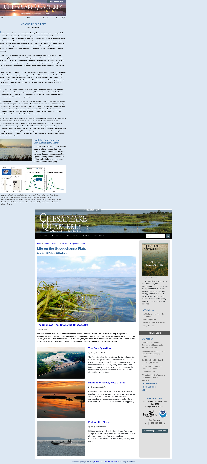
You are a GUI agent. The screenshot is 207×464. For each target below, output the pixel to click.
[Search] (168, 236)
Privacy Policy (112, 462)
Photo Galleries (149, 387)
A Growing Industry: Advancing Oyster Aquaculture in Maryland (153, 377)
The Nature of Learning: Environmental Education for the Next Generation (152, 345)
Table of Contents (32, 18)
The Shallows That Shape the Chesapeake (62, 324)
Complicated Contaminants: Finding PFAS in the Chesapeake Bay (152, 368)
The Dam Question (99, 348)
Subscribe (46, 18)
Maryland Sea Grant (56, 1)
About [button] (84, 236)
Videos (145, 390)
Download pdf (60, 18)
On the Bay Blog (149, 383)
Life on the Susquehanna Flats (73, 244)
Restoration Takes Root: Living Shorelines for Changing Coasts (153, 353)
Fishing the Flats (98, 422)
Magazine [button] (56, 236)
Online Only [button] (71, 236)
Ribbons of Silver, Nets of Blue (106, 382)
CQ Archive (147, 339)
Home (39, 244)
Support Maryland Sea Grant (155, 431)
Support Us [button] (98, 236)
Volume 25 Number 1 (51, 244)
